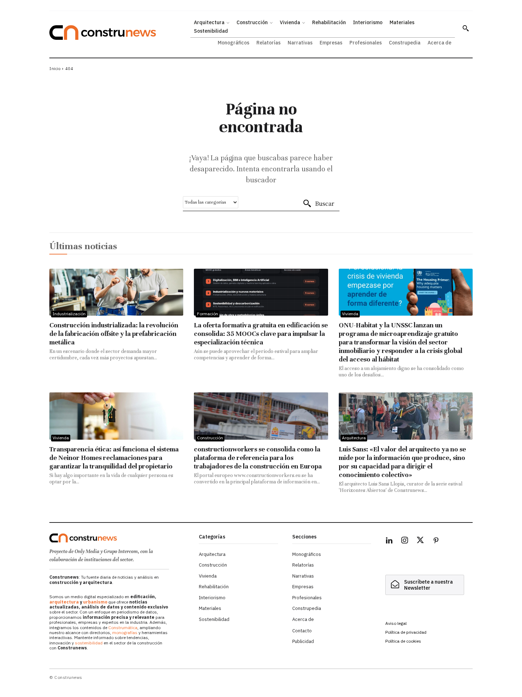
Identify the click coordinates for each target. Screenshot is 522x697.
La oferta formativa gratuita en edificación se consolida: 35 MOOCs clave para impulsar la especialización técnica (261, 333)
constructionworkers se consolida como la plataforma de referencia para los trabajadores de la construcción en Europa (258, 457)
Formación (207, 313)
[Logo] (119, 538)
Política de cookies (403, 641)
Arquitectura (354, 437)
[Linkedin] (389, 541)
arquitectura (64, 602)
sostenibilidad (89, 642)
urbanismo (95, 602)
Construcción (210, 437)
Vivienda (350, 313)
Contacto (302, 631)
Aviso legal (396, 623)
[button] (465, 28)
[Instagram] (405, 541)
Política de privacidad (405, 632)
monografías (124, 632)
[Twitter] (420, 541)
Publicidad (303, 641)
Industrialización (69, 313)
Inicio (54, 68)
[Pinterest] (436, 541)
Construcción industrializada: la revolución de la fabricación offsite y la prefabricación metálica (113, 333)
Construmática (122, 627)
